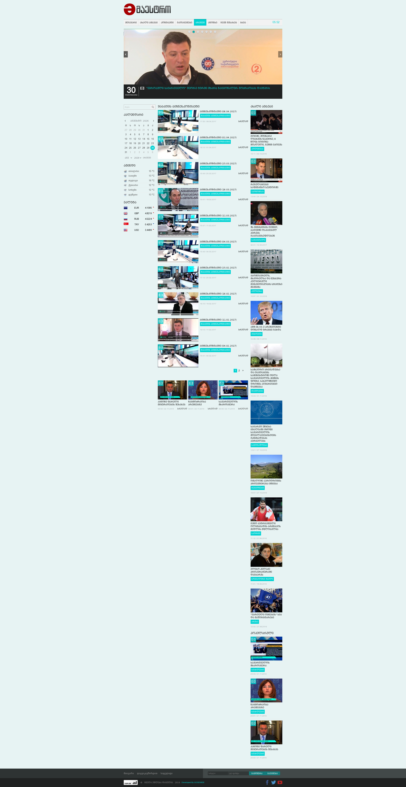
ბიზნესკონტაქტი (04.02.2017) (218, 346)
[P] (126, 54)
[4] (202, 31)
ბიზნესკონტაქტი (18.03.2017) (218, 189)
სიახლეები (257, 670)
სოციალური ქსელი (262, 579)
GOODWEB (199, 782)
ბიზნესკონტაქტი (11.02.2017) (218, 319)
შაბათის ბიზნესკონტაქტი (215, 116)
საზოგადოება (259, 445)
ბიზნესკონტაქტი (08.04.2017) (218, 111)
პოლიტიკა (257, 149)
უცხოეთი (256, 334)
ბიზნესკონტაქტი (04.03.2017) (218, 241)
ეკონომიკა (257, 192)
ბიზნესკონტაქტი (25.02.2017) (218, 267)
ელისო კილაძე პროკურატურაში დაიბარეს (261, 572)
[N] (280, 54)
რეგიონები (257, 488)
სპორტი (255, 533)
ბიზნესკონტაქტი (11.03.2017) (218, 215)
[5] (206, 31)
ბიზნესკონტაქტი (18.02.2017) (218, 293)
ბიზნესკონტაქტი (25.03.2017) (218, 163)
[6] (211, 31)
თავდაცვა (257, 391)
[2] (193, 31)
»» (153, 121)
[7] (215, 31)
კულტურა (256, 291)
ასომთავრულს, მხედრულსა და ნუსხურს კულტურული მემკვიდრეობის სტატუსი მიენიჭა (266, 281)
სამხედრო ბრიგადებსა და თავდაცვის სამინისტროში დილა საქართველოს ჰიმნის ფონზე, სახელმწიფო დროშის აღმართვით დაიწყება (265, 378)
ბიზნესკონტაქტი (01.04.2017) (218, 137)
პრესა (254, 622)
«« (125, 121)
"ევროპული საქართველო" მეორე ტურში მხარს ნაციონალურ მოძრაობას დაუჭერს (208, 88)
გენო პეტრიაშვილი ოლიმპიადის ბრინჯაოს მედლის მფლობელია (266, 526)
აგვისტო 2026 (139, 121)
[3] (198, 31)
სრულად (243, 121)
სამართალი (258, 240)
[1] (189, 31)
